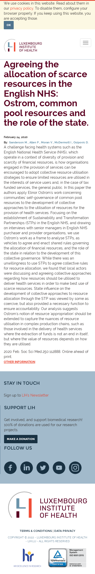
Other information (19, 362)
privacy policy (21, 8)
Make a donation (21, 439)
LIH (24, 395)
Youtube (59, 467)
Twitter (42, 467)
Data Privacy (64, 531)
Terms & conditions (36, 531)
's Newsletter (38, 395)
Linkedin (26, 467)
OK (9, 25)
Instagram (75, 467)
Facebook (10, 467)
